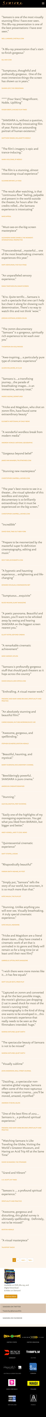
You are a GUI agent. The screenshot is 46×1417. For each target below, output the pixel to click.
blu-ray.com (7, 60)
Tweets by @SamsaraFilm (12, 1311)
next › (23, 1260)
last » (30, 1260)
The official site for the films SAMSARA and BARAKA (12, 4)
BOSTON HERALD (8, 1229)
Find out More (11, 1296)
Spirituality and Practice (12, 1201)
